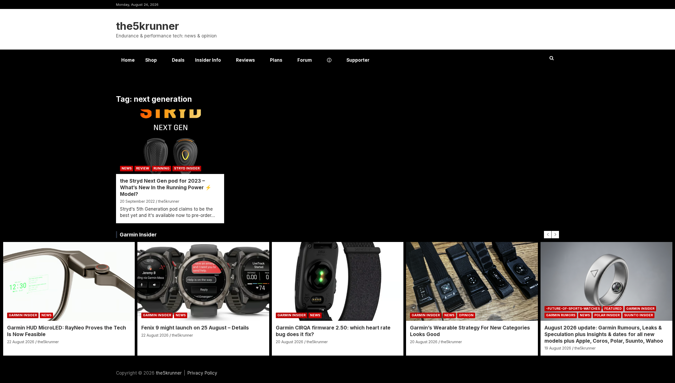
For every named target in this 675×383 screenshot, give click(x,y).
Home (128, 60)
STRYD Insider (187, 168)
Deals (178, 60)
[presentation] (547, 234)
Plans (276, 60)
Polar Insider (607, 315)
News (127, 168)
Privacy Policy (202, 373)
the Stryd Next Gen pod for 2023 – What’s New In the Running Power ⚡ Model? (165, 187)
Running (161, 168)
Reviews (245, 60)
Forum (304, 60)
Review (142, 168)
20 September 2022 (137, 201)
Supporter (357, 60)
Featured (613, 309)
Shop (151, 60)
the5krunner (147, 26)
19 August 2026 (557, 348)
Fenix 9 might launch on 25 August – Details (195, 328)
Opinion (466, 315)
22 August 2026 (20, 342)
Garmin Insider (138, 234)
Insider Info (208, 60)
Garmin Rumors (560, 315)
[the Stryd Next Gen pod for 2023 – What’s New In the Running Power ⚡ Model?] (170, 141)
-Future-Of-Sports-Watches (573, 309)
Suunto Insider (638, 315)
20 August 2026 (289, 342)
